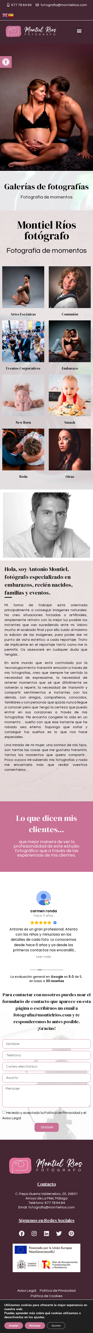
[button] (6, 62)
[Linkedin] (46, 1233)
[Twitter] (59, 1233)
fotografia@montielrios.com (51, 1207)
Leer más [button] (46, 956)
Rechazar (35, 1325)
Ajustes (56, 1325)
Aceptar (14, 1325)
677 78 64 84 (55, 1203)
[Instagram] (34, 1233)
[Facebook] (21, 1233)
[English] (5, 15)
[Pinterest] (71, 1233)
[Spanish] (11, 15)
